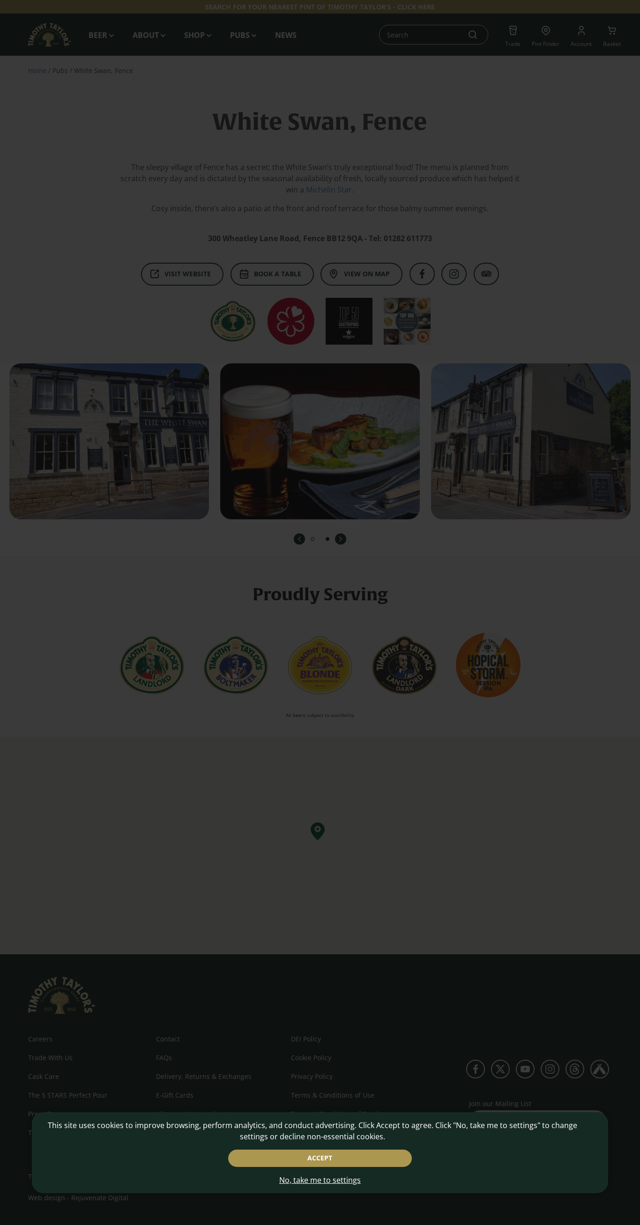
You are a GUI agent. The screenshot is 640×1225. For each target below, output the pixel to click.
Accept (319, 1157)
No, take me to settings (320, 1180)
